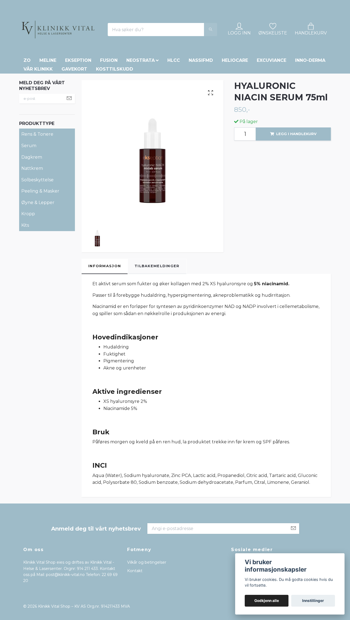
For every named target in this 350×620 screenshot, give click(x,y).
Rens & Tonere (37, 185)
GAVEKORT (74, 120)
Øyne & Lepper (37, 254)
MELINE (47, 112)
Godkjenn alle (266, 600)
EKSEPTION (78, 112)
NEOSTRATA (140, 112)
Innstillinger (313, 600)
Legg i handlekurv (296, 186)
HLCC (173, 112)
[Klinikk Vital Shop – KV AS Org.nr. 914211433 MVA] (93, 48)
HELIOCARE (235, 112)
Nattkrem (32, 220)
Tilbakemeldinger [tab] (157, 318)
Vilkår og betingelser (146, 614)
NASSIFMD (201, 112)
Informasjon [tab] (104, 318)
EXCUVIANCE (271, 112)
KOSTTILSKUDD (114, 120)
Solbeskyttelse (37, 231)
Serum (28, 197)
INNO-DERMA (310, 112)
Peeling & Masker (40, 242)
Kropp (28, 265)
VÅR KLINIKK (38, 120)
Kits (25, 277)
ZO (27, 112)
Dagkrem (31, 208)
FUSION (109, 112)
